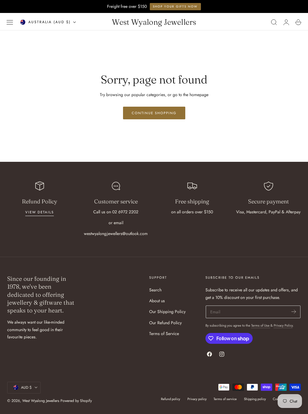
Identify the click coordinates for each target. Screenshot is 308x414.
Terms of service (225, 399)
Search (155, 290)
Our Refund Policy (165, 323)
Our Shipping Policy (167, 312)
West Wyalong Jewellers (40, 400)
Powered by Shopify (76, 400)
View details (39, 212)
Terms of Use (260, 325)
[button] (10, 22)
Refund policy (170, 399)
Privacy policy (197, 399)
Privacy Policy (283, 325)
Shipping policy (255, 399)
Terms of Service (164, 334)
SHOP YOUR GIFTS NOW (175, 6)
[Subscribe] (294, 311)
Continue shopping (154, 113)
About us (157, 301)
